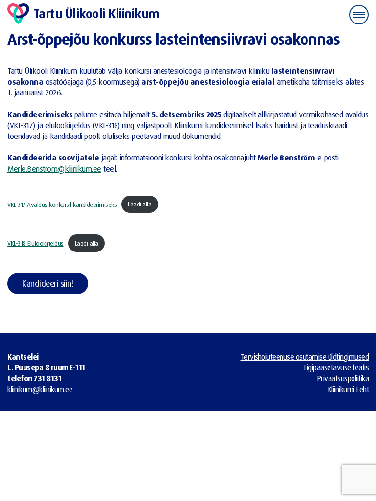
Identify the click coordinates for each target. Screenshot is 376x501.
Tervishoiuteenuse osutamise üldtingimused (305, 357)
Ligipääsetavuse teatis (336, 367)
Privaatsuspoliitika (343, 378)
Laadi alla (139, 204)
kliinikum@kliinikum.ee (39, 389)
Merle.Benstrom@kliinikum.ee (54, 168)
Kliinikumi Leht (348, 389)
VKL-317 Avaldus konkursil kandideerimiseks (62, 204)
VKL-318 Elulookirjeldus (35, 243)
